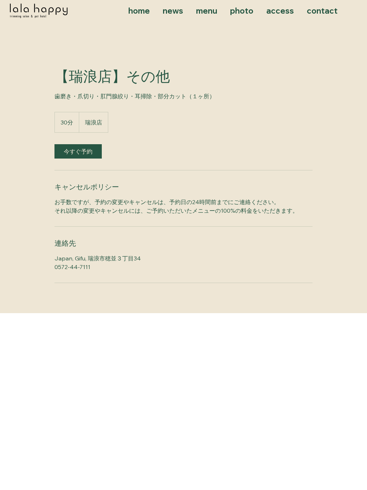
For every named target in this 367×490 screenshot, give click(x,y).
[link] (78, 151)
